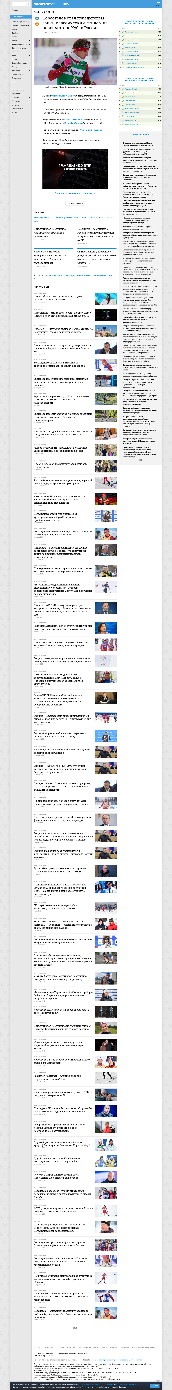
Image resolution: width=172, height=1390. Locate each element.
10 (120, 67)
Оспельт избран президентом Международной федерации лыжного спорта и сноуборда (140, 410)
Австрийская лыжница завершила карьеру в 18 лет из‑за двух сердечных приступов (140, 235)
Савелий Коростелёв (63, 218)
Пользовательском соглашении (128, 1384)
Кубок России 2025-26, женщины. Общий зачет (140, 22)
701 (159, 44)
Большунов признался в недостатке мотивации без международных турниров (139, 260)
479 (159, 116)
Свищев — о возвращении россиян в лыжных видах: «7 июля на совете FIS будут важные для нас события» (139, 358)
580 (159, 109)
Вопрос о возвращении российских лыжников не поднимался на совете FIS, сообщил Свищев (139, 328)
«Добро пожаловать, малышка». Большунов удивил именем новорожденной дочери (137, 220)
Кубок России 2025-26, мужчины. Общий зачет (140, 79)
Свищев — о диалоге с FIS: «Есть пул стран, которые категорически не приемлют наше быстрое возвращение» (138, 383)
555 (159, 59)
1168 (160, 89)
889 (159, 36)
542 (159, 67)
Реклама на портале (73, 1347)
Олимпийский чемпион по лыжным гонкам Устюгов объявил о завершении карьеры (139, 319)
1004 (160, 32)
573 (159, 112)
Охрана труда (114, 1347)
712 (159, 40)
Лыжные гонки (18, 17)
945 (159, 93)
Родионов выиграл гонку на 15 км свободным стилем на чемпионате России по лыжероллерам (138, 194)
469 (159, 120)
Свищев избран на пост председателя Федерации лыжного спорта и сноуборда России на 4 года (139, 432)
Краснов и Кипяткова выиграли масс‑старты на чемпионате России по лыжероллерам (50, 257)
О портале (60, 1347)
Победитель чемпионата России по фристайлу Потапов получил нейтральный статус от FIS (95, 234)
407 (159, 124)
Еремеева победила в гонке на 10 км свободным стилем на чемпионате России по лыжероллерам (139, 203)
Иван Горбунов (80, 218)
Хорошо (154, 1386)
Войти (157, 6)
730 (159, 97)
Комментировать (75, 203)
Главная (15, 10)
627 (159, 51)
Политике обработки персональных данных (95, 1384)
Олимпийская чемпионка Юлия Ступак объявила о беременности (50, 232)
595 (159, 104)
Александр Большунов (91, 130)
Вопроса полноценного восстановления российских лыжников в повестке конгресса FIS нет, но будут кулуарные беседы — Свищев (139, 421)
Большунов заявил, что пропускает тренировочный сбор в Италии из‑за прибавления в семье (139, 252)
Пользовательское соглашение (95, 1347)
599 (159, 55)
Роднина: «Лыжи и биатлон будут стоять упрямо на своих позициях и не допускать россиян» (140, 311)
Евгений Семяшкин (72, 119)
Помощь (37, 1347)
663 (159, 48)
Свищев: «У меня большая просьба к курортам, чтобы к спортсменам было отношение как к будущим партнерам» (140, 393)
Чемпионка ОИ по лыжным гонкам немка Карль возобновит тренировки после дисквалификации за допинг (139, 243)
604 (159, 101)
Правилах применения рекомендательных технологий (118, 1360)
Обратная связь (48, 1347)
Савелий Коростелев (61, 95)
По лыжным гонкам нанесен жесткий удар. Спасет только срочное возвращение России (140, 401)
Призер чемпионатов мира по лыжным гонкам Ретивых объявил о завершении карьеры (139, 280)
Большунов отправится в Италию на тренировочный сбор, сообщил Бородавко (139, 177)
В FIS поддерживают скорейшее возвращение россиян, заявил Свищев (140, 374)
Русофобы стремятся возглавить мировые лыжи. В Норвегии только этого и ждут (139, 441)
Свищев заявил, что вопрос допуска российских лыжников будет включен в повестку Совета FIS (96, 257)
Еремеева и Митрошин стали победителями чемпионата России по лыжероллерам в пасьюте (140, 186)
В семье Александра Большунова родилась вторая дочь (137, 227)
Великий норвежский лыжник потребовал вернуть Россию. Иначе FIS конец (140, 367)
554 (159, 63)
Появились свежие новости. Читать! (75, 193)
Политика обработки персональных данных (138, 1347)
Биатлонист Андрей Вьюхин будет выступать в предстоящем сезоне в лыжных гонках (139, 211)
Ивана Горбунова (73, 123)
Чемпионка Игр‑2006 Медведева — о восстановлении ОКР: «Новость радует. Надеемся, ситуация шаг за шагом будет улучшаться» (140, 338)
